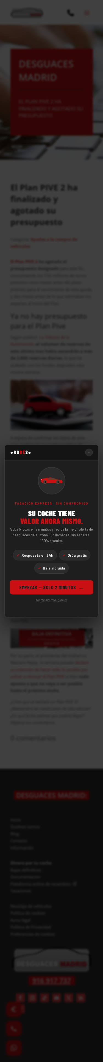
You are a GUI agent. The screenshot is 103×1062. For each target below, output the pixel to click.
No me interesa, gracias (51, 600)
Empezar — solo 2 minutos (51, 587)
